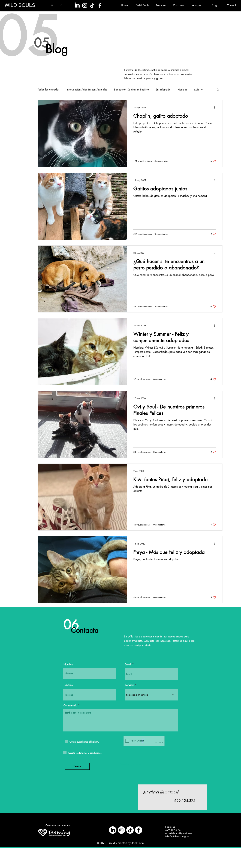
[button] (218, 90)
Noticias (182, 89)
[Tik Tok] (92, 5)
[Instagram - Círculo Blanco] (121, 830)
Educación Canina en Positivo (131, 89)
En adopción (163, 89)
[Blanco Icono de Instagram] (85, 5)
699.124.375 (184, 800)
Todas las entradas (48, 89)
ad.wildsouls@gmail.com (178, 833)
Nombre (68, 664)
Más (196, 89)
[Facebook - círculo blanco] (138, 830)
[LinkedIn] (77, 5)
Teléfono (68, 685)
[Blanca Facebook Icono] (100, 5)
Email (128, 664)
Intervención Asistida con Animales (87, 89)
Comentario (70, 705)
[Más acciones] (215, 107)
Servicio (129, 685)
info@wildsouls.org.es (177, 836)
